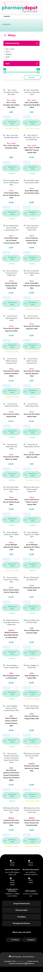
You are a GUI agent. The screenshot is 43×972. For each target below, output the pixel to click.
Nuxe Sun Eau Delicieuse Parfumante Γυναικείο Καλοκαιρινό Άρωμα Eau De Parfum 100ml (11, 775)
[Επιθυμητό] (16, 117)
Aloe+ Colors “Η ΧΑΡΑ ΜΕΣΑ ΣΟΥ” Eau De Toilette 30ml (32, 150)
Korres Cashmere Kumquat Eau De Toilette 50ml (11, 285)
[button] (15, 4)
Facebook (15, 940)
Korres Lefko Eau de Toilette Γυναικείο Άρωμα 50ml (32, 502)
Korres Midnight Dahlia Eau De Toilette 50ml (32, 547)
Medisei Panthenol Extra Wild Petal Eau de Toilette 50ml (11, 635)
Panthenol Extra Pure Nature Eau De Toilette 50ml (11, 822)
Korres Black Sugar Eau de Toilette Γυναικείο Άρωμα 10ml (11, 240)
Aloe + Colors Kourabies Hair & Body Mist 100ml (11, 105)
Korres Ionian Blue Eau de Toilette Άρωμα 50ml (11, 502)
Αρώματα (7, 16)
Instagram (31, 940)
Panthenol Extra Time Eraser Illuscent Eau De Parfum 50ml (31, 822)
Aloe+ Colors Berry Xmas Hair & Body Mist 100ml (32, 105)
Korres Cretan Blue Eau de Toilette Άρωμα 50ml (32, 285)
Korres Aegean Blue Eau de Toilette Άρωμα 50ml (11, 195)
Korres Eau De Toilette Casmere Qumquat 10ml (32, 373)
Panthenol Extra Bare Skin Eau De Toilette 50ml (31, 768)
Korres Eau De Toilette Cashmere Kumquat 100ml (11, 373)
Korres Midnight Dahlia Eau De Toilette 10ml (11, 547)
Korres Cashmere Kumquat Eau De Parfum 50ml (32, 240)
